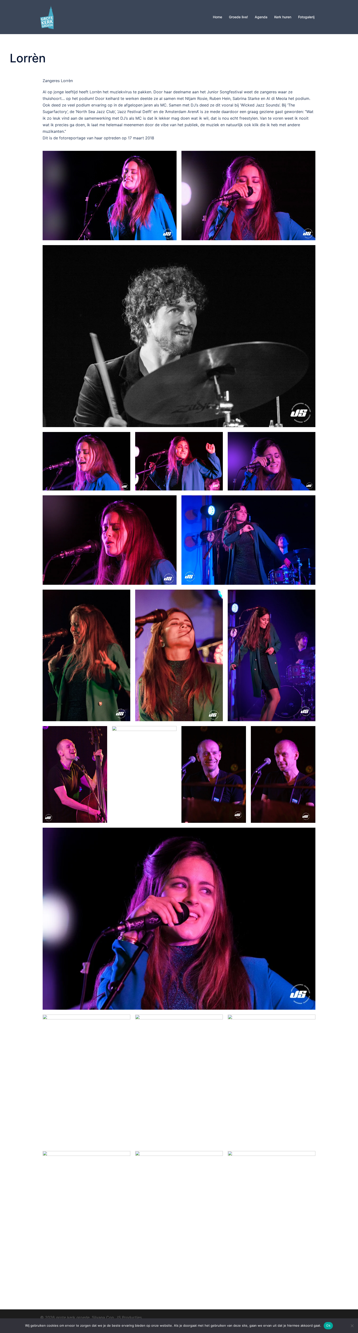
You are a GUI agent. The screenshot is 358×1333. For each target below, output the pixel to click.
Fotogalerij (306, 17)
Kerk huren (282, 17)
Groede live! (238, 17)
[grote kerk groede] (47, 16)
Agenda (261, 17)
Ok (328, 1325)
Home (217, 17)
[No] (351, 1325)
